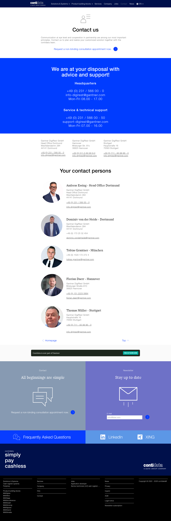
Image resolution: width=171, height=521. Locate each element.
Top (124, 340)
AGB (106, 496)
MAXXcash (7, 503)
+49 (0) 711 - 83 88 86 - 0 (116, 153)
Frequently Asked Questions (47, 437)
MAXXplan (6, 493)
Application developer (79, 484)
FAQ (38, 491)
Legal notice (109, 501)
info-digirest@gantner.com (85, 95)
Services (98, 4)
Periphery (6, 486)
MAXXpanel (7, 507)
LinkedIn (115, 437)
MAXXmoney (7, 505)
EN (140, 4)
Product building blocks (81, 4)
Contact (124, 4)
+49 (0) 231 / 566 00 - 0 (85, 91)
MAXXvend (7, 510)
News (132, 4)
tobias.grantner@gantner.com (80, 259)
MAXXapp (6, 498)
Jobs (116, 4)
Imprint (107, 491)
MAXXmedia (7, 512)
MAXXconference (9, 500)
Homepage (51, 340)
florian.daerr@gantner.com (78, 298)
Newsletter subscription (113, 505)
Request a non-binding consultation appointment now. (83, 49)
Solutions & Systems (10, 481)
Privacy (107, 486)
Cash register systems (11, 484)
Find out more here (130, 353)
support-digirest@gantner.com (85, 122)
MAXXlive (6, 496)
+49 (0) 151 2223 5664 (77, 293)
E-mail (109, 414)
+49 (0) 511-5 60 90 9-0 (83, 153)
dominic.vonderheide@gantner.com (82, 238)
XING (150, 437)
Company (108, 4)
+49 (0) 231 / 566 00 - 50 (85, 118)
